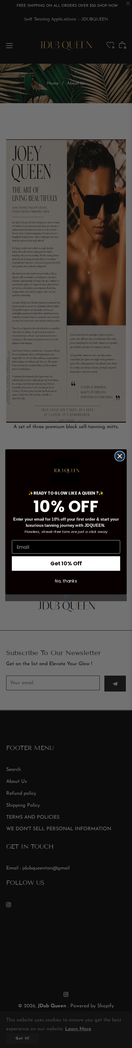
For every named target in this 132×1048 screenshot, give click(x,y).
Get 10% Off (66, 563)
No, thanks (66, 581)
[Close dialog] (120, 456)
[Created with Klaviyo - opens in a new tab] (66, 596)
